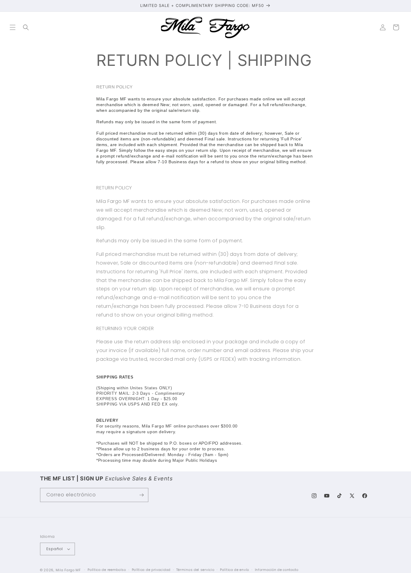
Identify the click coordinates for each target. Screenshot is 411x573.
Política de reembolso (107, 569)
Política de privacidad (151, 569)
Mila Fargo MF (68, 570)
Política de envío (234, 569)
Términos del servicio (195, 569)
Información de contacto (276, 569)
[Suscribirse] (141, 495)
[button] (12, 27)
